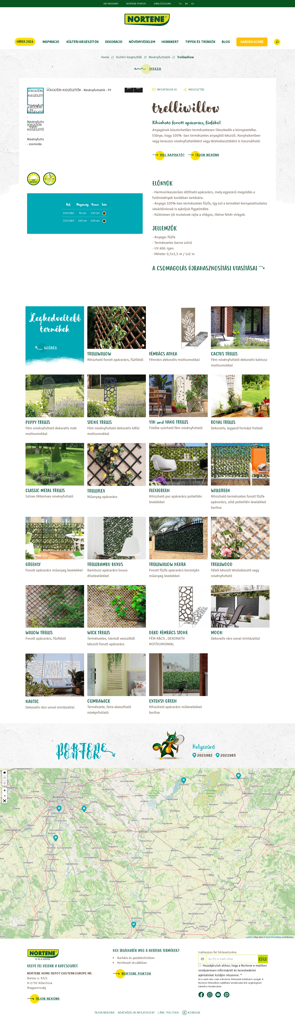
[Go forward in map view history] (4, 778)
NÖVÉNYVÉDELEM (142, 42)
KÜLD (263, 959)
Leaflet (248, 936)
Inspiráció (51, 42)
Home (105, 57)
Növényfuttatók (159, 57)
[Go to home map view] (4, 772)
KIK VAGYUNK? (111, 3)
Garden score (251, 42)
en (186, 3)
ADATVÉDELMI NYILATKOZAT (136, 1012)
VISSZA (155, 69)
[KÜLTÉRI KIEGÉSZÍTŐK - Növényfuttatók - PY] (95, 90)
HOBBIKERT (170, 42)
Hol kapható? (172, 155)
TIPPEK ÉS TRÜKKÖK (200, 42)
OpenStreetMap (273, 936)
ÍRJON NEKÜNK (207, 155)
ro (192, 3)
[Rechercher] (277, 42)
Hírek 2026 (25, 41)
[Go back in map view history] (4, 783)
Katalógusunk (162, 3)
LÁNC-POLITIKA (168, 1012)
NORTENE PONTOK (136, 3)
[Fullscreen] (4, 800)
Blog (226, 42)
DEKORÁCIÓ (113, 42)
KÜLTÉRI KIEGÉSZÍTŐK (82, 42)
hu (180, 3)
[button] (129, 88)
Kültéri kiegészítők (129, 57)
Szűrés (50, 348)
